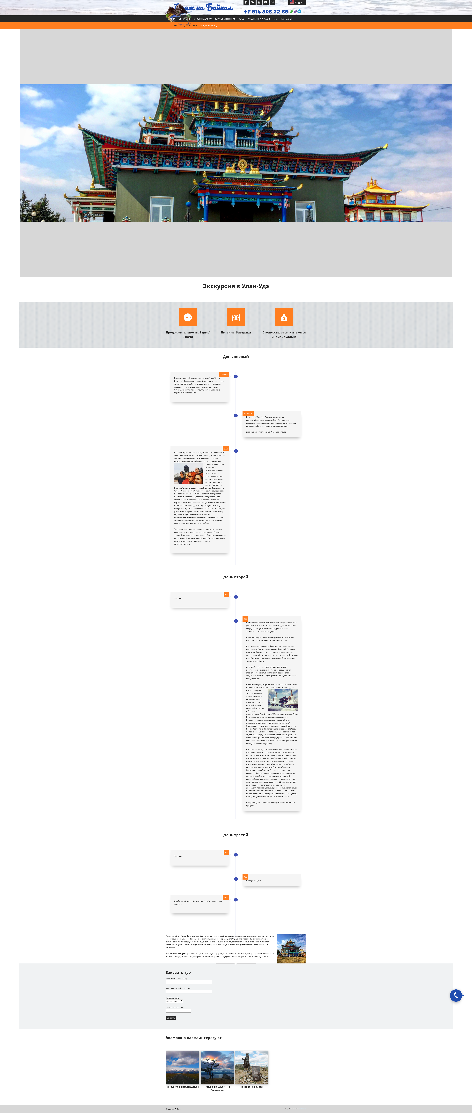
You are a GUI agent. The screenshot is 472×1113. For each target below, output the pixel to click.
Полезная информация (259, 15)
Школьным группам (225, 15)
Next (301, 1039)
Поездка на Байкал (251, 1083)
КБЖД (241, 15)
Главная (172, 15)
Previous (170, 1039)
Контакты (286, 15)
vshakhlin (302, 1105)
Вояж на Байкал (203, 7)
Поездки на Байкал (202, 15)
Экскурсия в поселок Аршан (183, 1083)
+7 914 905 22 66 (256, 9)
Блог (275, 15)
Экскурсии (184, 15)
